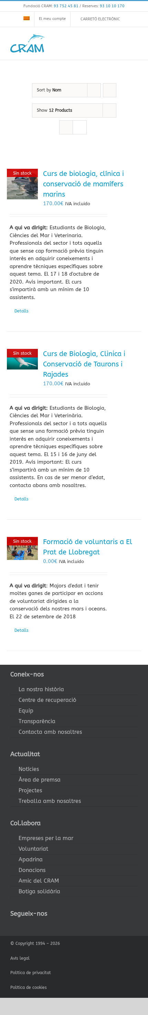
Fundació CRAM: (50, 6)
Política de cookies (28, 987)
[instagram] (34, 926)
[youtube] (45, 926)
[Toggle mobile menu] (135, 43)
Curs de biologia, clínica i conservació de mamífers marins (83, 184)
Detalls (21, 311)
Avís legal (20, 958)
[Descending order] (109, 90)
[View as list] (79, 127)
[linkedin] (56, 926)
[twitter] (23, 926)
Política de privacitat (30, 972)
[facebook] (12, 926)
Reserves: (103, 6)
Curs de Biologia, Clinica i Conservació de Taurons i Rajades (84, 364)
